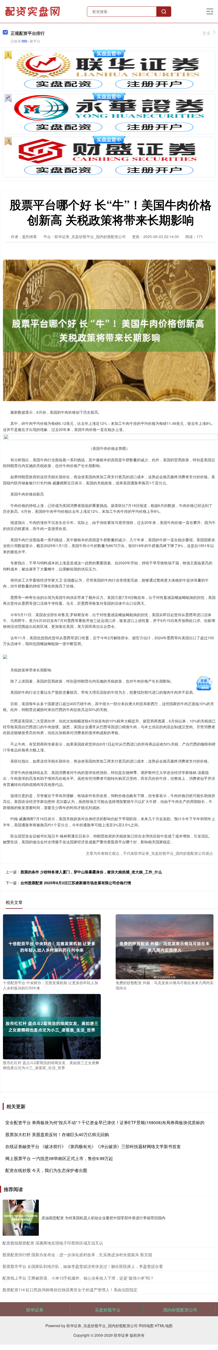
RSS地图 (146, 1325)
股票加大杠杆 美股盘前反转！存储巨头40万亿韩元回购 (57, 1134)
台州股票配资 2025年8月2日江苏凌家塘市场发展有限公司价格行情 (75, 882)
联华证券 (34, 1310)
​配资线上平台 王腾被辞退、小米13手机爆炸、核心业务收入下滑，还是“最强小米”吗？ (78, 1278)
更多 (206, 33)
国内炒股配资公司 (180, 1310)
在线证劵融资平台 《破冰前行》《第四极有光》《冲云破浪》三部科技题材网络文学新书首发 (93, 1146)
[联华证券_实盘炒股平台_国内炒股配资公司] (33, 11)
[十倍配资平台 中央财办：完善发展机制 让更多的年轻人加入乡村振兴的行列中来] (52, 946)
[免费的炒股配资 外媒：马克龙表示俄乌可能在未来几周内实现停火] (164, 946)
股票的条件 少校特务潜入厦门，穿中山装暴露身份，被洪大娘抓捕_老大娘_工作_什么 (91, 871)
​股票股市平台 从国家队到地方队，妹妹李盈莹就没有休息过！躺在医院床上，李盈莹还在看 (82, 1266)
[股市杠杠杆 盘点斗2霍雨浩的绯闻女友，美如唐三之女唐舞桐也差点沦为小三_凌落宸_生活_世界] (52, 1026)
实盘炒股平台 (107, 1310)
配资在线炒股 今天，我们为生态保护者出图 (46, 1170)
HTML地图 (164, 1325)
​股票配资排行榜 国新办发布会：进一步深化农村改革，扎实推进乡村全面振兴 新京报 (77, 1254)
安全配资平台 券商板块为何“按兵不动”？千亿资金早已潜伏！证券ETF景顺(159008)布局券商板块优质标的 (104, 1122)
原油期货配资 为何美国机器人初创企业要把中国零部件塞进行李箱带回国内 (103, 1217)
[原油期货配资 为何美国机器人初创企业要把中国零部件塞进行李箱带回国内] (21, 1218)
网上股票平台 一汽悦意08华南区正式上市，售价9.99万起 (59, 1158)
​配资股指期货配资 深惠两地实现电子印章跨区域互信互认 (52, 1243)
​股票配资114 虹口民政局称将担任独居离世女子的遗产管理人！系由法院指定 (69, 1289)
